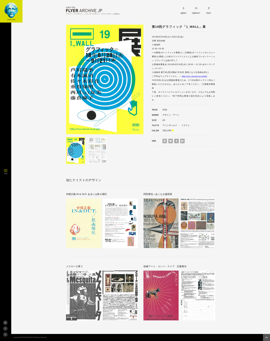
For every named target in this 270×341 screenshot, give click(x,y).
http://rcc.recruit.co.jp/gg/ (194, 76)
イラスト (185, 125)
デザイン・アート (170, 115)
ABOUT (184, 13)
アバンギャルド (169, 125)
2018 (164, 109)
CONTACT (196, 13)
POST (208, 13)
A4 (163, 120)
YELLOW (166, 130)
